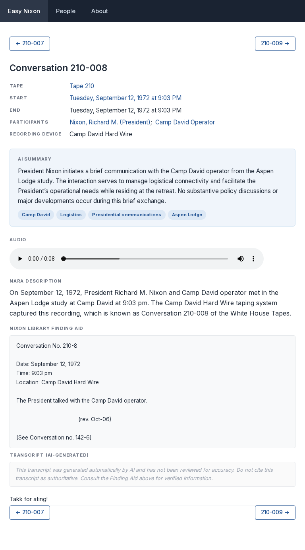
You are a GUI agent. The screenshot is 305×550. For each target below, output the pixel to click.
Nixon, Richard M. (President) (110, 122)
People (65, 11)
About (99, 11)
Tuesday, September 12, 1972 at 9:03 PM (125, 98)
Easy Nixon (24, 11)
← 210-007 (29, 43)
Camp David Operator (185, 122)
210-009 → (275, 43)
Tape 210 (81, 86)
